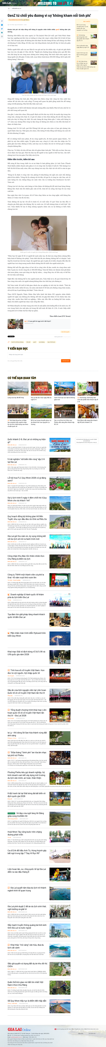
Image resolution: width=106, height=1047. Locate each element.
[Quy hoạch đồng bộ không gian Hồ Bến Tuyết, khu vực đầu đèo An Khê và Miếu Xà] (60, 522)
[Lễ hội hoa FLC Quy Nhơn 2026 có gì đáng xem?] (60, 483)
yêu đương (41, 342)
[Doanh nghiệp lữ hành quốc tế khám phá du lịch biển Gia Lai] (60, 600)
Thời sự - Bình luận (12, 1003)
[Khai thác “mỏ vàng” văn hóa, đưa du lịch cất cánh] (60, 950)
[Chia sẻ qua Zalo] (2, 25)
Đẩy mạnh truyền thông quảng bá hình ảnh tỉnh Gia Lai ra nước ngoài (27, 926)
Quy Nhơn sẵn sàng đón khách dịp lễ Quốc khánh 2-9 (87, 421)
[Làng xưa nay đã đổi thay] (18, 389)
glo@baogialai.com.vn (16, 1037)
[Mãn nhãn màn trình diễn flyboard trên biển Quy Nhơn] (60, 638)
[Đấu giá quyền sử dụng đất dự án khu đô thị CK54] (60, 969)
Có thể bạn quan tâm (22, 377)
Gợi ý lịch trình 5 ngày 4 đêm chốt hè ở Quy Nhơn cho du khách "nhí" (27, 499)
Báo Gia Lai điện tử (9, 3)
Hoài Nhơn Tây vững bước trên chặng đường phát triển (25, 833)
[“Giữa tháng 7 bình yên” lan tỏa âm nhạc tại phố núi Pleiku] (60, 758)
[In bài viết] (2, 36)
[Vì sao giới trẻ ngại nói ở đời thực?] (15, 324)
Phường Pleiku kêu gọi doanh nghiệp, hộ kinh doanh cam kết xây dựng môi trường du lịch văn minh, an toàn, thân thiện (26, 775)
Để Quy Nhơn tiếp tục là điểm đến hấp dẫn (27, 1000)
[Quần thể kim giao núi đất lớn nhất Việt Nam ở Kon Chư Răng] (60, 988)
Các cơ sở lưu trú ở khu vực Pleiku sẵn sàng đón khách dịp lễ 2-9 (64, 422)
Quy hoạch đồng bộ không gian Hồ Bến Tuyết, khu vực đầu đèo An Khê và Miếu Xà (27, 517)
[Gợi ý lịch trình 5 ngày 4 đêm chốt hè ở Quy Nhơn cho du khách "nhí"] (60, 503)
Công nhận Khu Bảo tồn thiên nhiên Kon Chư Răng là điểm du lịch (26, 557)
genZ (57, 29)
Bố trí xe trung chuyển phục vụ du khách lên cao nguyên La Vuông (82, 27)
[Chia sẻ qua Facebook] (2, 21)
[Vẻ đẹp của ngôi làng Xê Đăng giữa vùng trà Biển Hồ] (60, 819)
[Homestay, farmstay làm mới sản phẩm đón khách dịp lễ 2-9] (94, 36)
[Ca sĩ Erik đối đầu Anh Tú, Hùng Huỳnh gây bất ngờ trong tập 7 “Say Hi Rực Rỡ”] (60, 856)
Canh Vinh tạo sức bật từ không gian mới (82, 54)
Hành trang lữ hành (13, 818)
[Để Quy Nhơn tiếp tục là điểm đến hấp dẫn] (60, 1006)
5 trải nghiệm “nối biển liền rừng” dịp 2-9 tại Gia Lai (26, 460)
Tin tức (9, 600)
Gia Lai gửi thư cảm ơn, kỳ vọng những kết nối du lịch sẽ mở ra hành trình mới (27, 537)
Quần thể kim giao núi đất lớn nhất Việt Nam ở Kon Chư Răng (25, 983)
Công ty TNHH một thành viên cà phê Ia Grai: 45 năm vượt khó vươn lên (26, 576)
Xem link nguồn (65, 332)
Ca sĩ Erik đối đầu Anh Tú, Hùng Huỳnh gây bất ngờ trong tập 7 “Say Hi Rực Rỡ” (27, 851)
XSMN (95, 439)
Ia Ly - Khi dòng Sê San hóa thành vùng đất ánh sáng (27, 734)
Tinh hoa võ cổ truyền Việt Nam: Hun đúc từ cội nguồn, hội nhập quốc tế (26, 671)
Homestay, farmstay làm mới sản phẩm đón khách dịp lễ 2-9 (83, 37)
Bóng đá (10, 799)
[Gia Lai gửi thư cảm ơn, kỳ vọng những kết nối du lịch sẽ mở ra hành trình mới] (60, 542)
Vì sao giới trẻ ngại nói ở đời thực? (39, 321)
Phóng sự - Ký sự (12, 738)
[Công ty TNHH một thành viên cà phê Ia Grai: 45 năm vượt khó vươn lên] (60, 580)
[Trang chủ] (9, 9)
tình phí (28, 342)
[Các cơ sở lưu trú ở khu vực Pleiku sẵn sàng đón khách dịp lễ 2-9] (64, 411)
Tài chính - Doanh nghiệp (14, 580)
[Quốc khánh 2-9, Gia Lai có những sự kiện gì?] (60, 445)
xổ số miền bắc (79, 439)
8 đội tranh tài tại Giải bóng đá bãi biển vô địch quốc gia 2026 (26, 794)
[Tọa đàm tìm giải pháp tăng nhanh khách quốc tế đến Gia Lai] (60, 620)
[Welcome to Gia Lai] (53, 3)
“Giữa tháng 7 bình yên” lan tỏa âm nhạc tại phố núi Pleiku (27, 753)
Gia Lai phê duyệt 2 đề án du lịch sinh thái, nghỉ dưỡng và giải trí (27, 907)
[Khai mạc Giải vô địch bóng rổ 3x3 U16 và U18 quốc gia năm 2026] (60, 657)
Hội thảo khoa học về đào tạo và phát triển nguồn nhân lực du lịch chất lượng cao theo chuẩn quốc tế (86, 64)
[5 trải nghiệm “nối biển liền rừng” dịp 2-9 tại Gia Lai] (60, 465)
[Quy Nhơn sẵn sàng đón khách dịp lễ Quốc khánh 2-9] (87, 411)
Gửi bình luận (65, 360)
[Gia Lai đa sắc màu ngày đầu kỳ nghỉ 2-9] (94, 47)
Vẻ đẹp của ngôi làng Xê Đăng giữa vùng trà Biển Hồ (26, 814)
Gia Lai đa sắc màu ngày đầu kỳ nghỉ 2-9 (83, 46)
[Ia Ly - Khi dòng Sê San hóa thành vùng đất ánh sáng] (60, 738)
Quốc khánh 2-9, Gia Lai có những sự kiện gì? (27, 440)
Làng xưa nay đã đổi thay (16, 397)
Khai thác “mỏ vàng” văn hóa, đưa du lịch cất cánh (26, 946)
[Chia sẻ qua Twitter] (2, 29)
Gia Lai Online (19, 1029)
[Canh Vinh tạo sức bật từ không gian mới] (94, 54)
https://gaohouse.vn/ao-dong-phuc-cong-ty (86, 442)
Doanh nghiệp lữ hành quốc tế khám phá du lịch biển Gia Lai (26, 595)
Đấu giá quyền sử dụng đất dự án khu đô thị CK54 (27, 965)
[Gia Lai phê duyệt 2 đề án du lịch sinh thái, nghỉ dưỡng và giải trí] (60, 912)
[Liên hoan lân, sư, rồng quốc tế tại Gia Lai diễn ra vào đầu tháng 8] (60, 875)
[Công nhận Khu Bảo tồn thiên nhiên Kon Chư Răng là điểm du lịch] (60, 561)
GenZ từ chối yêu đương (17, 342)
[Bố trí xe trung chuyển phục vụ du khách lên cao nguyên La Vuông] (94, 26)
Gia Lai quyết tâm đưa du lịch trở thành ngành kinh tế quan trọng (27, 889)
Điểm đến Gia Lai (16, 8)
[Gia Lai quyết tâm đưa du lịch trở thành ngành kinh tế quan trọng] (60, 893)
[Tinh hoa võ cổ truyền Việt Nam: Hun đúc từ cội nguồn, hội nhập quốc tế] (60, 676)
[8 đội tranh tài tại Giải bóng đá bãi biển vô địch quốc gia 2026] (60, 799)
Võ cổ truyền (11, 676)
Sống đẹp (10, 695)
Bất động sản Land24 (88, 439)
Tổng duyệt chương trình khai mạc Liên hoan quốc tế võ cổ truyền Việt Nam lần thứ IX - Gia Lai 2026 (27, 713)
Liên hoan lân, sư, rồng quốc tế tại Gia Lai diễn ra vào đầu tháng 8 (27, 870)
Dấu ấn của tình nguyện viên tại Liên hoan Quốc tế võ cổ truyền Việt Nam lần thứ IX (27, 691)
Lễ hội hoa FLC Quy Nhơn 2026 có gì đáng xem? (27, 479)
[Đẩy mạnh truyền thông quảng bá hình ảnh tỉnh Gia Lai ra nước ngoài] (60, 930)
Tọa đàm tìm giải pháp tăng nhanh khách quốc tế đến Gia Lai (26, 615)
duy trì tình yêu (51, 342)
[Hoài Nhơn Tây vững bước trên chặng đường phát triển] (60, 837)
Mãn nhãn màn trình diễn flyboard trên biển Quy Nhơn (27, 634)
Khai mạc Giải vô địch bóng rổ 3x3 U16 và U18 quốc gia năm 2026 (26, 653)
